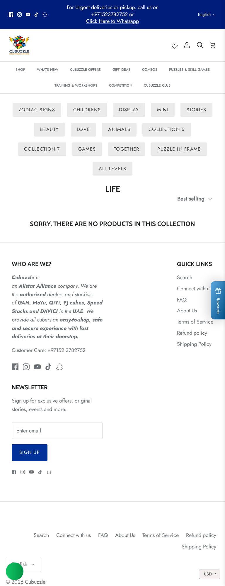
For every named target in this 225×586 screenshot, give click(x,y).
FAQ (182, 300)
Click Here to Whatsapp (112, 21)
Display (129, 109)
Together (126, 149)
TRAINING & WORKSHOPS (75, 85)
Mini (162, 109)
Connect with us (194, 288)
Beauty (49, 129)
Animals (119, 129)
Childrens (87, 109)
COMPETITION (120, 85)
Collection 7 (42, 149)
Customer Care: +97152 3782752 (49, 350)
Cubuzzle (35, 582)
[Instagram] (19, 14)
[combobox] (209, 574)
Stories (197, 109)
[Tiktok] (36, 14)
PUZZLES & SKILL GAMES (189, 69)
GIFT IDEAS (121, 69)
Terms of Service (195, 322)
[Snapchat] (45, 14)
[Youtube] (28, 14)
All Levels (113, 168)
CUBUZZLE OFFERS (85, 69)
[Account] (185, 45)
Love (83, 129)
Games (87, 149)
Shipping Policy (194, 344)
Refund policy (192, 333)
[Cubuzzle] (19, 45)
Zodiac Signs (37, 109)
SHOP (20, 69)
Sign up (29, 452)
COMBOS (149, 69)
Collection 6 (167, 129)
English (204, 14)
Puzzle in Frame (179, 149)
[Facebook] (11, 14)
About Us (187, 310)
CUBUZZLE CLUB (157, 85)
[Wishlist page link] (175, 45)
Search (184, 277)
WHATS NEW (47, 69)
